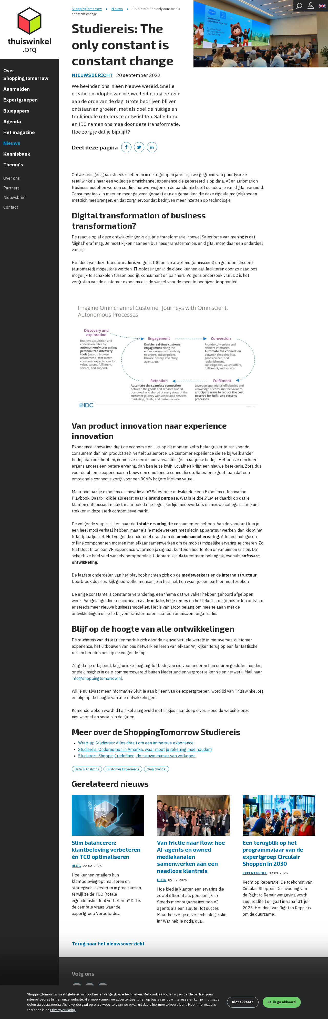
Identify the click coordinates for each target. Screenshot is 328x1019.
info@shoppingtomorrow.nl (97, 678)
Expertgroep (255, 873)
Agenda (12, 121)
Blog (76, 866)
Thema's (13, 165)
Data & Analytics (87, 769)
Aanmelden (16, 89)
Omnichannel (156, 769)
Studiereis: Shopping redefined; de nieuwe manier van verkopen (137, 755)
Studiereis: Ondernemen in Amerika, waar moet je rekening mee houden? (145, 749)
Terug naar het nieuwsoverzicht (108, 944)
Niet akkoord (242, 1002)
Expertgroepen (20, 100)
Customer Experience (123, 769)
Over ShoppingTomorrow (25, 74)
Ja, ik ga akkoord (282, 1002)
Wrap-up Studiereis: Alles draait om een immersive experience (135, 742)
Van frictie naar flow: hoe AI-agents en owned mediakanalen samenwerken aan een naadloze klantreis (191, 856)
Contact (10, 207)
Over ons (11, 178)
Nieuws (11, 143)
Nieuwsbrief (14, 197)
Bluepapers (16, 111)
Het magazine (19, 132)
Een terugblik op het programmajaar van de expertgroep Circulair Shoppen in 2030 (273, 853)
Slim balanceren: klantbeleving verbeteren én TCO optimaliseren (106, 849)
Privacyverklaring (63, 1010)
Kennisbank (16, 154)
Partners (11, 187)
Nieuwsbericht (92, 75)
